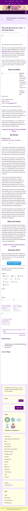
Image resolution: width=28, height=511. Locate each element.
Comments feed (8, 500)
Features (6, 461)
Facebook (11, 244)
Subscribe (19, 407)
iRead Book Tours (6, 51)
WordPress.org (7, 502)
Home (6, 1)
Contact (21, 1)
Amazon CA (12, 129)
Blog (5, 441)
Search (6, 398)
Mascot (14, 131)
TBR (5, 474)
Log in (5, 495)
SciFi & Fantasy (7, 472)
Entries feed (7, 497)
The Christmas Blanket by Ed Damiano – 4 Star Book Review (7, 320)
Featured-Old (7, 459)
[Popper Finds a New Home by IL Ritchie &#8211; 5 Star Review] (7, 302)
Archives (6, 482)
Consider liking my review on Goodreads (11, 140)
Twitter (16, 244)
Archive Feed (7, 436)
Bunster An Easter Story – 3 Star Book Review (17, 307)
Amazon (14, 246)
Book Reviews (7, 19)
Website (5, 244)
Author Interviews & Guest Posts (11, 438)
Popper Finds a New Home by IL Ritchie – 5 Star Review (7, 307)
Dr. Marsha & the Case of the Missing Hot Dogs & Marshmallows (15, 345)
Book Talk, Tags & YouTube (10, 449)
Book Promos (7, 444)
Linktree (17, 1)
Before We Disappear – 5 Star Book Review (14, 18)
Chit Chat (6, 456)
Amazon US (5, 129)
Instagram (21, 244)
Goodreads (11, 103)
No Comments (17, 33)
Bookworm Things (8, 451)
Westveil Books (16, 7)
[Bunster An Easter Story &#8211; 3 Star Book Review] (18, 302)
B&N (24, 129)
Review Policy (11, 1)
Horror (5, 464)
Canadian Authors (8, 454)
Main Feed (6, 466)
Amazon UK (19, 129)
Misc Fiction (7, 469)
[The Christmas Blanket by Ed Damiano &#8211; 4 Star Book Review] (7, 315)
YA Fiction (6, 477)
